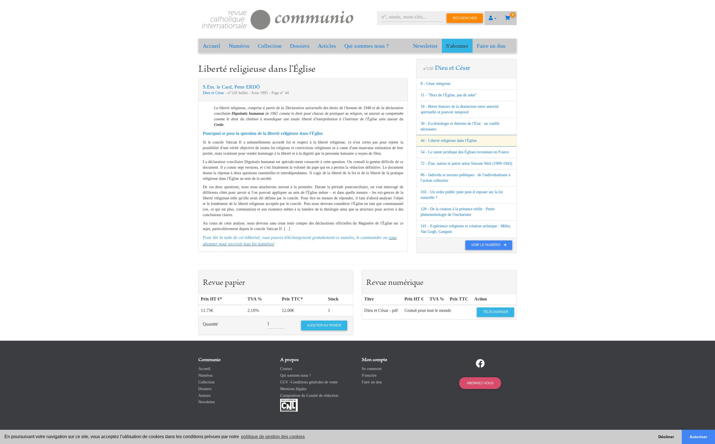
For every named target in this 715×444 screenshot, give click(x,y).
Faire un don (491, 46)
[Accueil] (278, 19)
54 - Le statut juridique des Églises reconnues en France (465, 152)
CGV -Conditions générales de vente (309, 382)
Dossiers (299, 46)
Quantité (210, 324)
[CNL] (289, 405)
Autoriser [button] (698, 437)
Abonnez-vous (480, 383)
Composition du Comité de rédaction (309, 395)
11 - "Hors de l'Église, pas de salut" (449, 95)
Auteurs (204, 395)
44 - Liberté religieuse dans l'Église (449, 141)
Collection (270, 46)
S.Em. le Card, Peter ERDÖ (231, 87)
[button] (493, 18)
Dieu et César (214, 93)
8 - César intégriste (436, 84)
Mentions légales (293, 389)
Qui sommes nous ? (366, 46)
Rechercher (465, 18)
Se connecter (372, 369)
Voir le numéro (486, 245)
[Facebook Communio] (480, 363)
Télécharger (495, 312)
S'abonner (457, 46)
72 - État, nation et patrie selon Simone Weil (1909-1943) (466, 163)
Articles (327, 46)
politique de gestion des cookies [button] (273, 436)
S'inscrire (369, 375)
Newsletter (425, 46)
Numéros (239, 46)
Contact (286, 369)
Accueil (211, 46)
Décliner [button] (666, 437)
